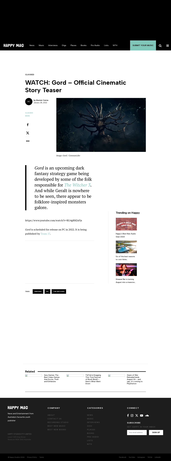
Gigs (64, 45)
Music (41, 45)
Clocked (29, 113)
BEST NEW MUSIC (57, 426)
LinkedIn (158, 457)
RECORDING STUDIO (58, 422)
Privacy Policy (32, 457)
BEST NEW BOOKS (57, 430)
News (31, 45)
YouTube (132, 457)
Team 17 (45, 233)
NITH (115, 45)
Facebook (122, 457)
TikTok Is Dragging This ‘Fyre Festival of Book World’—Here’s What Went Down (93, 379)
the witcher (58, 291)
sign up (156, 432)
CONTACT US (55, 419)
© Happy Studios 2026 (16, 457)
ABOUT (51, 415)
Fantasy (38, 291)
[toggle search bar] (159, 45)
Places (73, 45)
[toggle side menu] (167, 45)
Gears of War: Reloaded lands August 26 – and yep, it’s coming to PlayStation (135, 379)
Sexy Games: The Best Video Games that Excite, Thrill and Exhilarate (52, 378)
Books (84, 45)
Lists (106, 45)
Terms (41, 457)
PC (47, 291)
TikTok (149, 457)
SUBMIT (143, 45)
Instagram (141, 457)
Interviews (53, 45)
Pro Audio (95, 45)
